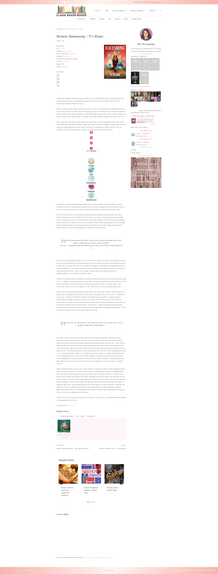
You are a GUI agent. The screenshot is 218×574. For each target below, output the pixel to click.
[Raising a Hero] (139, 99)
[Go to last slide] (61, 482)
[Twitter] (58, 2)
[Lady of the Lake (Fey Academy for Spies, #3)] (159, 99)
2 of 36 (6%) (149, 144)
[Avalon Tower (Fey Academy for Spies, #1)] (135, 104)
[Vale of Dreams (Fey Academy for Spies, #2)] (132, 104)
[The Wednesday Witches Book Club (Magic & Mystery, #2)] (139, 94)
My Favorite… (81, 19)
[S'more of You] (155, 99)
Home (5, 570)
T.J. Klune (62, 48)
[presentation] (68, 474)
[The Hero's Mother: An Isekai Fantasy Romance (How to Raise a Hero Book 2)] (159, 94)
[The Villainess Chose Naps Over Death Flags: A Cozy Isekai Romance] (135, 99)
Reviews (59, 32)
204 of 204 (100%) (149, 122)
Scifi (109, 19)
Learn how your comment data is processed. (98, 557)
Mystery (117, 19)
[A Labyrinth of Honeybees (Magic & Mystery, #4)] (132, 94)
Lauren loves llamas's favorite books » (150, 110)
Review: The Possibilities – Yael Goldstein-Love (73, 447)
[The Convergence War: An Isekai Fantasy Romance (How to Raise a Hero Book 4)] (152, 94)
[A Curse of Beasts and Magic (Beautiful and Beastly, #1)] (152, 99)
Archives (133, 150)
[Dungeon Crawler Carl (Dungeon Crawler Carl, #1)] (149, 94)
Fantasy (101, 19)
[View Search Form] (160, 11)
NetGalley (65, 66)
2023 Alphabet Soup (146, 130)
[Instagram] (61, 2)
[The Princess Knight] (145, 99)
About (12, 570)
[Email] (68, 2)
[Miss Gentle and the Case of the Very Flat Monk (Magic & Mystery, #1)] (145, 94)
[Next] (121, 482)
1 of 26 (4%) (149, 136)
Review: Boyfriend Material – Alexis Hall (91, 490)
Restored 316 (211, 570)
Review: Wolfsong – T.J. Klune (64, 436)
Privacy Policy (29, 570)
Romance (92, 19)
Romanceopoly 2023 (146, 139)
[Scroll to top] (214, 567)
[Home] (57, 29)
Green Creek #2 (66, 51)
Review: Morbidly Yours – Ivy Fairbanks (112, 447)
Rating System (136, 19)
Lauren (138, 119)
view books (152, 124)
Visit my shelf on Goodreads (140, 86)
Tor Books (67, 56)
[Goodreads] (64, 2)
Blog (106, 10)
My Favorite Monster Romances (152, 2)
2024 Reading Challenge (143, 115)
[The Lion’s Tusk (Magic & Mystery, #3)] (135, 94)
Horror (126, 19)
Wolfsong (72, 54)
